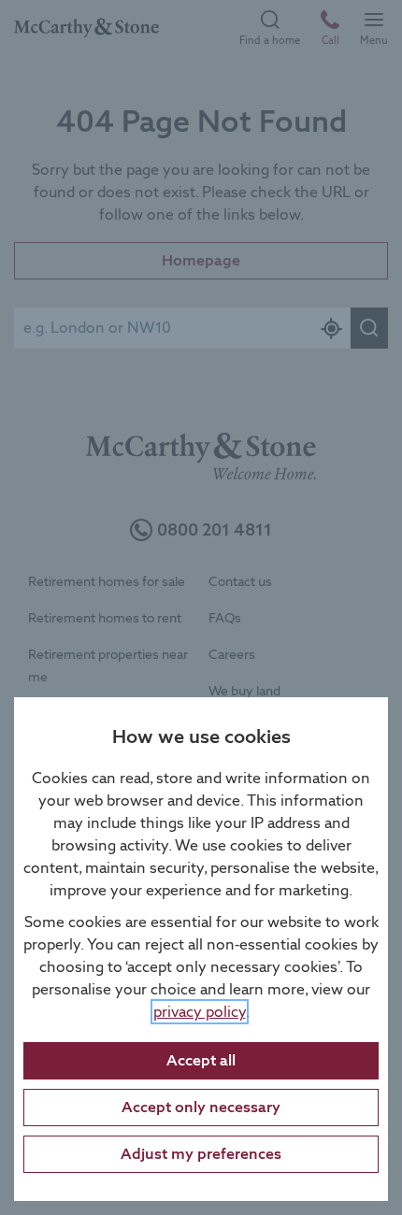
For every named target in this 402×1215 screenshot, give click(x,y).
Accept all (201, 1060)
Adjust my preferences (201, 1154)
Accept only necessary (201, 1107)
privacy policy (199, 1012)
